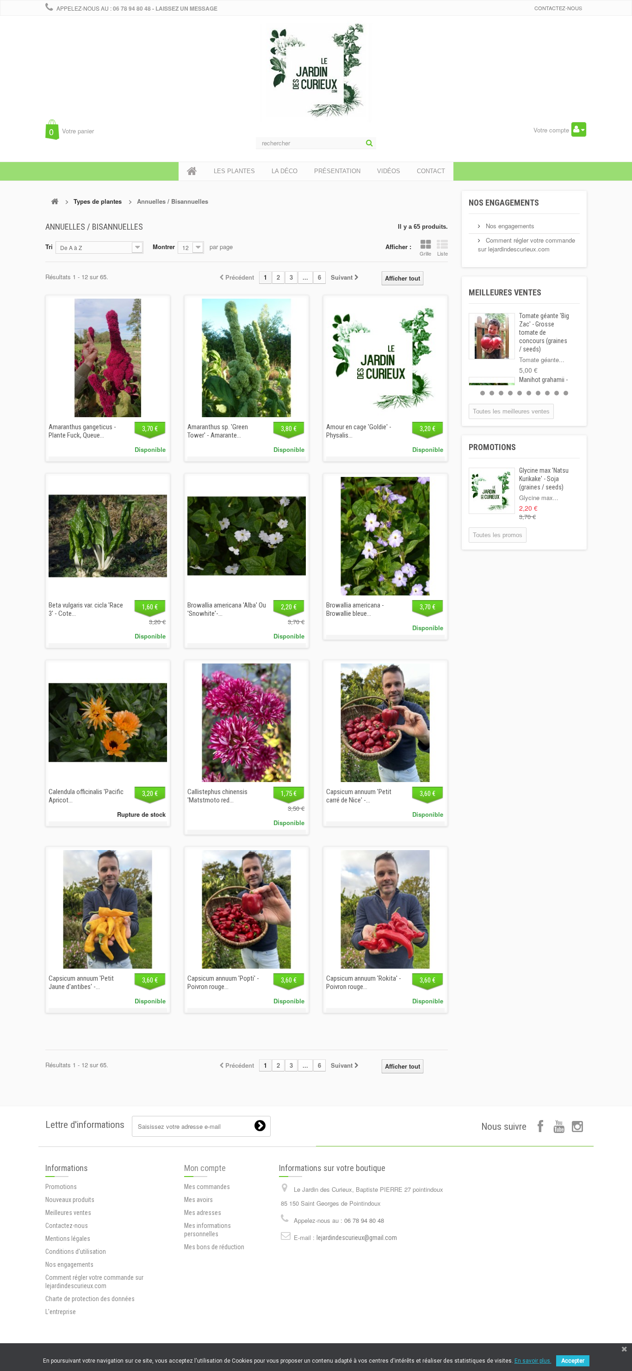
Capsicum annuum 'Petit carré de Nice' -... (358, 796)
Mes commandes (207, 1186)
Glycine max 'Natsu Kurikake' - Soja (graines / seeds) (544, 479)
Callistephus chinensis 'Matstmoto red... (217, 796)
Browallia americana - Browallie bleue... (355, 609)
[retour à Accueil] (54, 201)
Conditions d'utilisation (75, 1251)
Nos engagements (504, 202)
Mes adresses (202, 1212)
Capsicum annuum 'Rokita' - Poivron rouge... (363, 982)
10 (566, 393)
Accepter (572, 1361)
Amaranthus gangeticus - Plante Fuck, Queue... (82, 431)
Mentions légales (67, 1238)
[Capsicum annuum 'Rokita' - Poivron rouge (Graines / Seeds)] (385, 909)
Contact (431, 171)
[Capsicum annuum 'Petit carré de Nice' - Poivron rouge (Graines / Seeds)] (385, 723)
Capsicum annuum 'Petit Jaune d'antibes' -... (81, 982)
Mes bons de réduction (214, 1247)
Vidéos (388, 171)
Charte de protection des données (90, 1298)
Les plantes (234, 171)
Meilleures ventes (505, 292)
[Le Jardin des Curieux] (316, 80)
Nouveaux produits (69, 1199)
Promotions (492, 447)
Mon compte (205, 1168)
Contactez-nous (558, 8)
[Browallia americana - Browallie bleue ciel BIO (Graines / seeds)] (385, 536)
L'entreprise (60, 1311)
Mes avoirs (198, 1199)
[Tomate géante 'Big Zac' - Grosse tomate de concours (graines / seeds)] (492, 336)
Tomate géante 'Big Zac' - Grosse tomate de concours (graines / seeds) (544, 332)
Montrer (164, 246)
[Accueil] (192, 171)
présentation (337, 171)
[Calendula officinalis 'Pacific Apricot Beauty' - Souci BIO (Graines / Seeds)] (108, 723)
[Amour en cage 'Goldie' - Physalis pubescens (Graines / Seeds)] (385, 358)
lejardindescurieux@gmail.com (356, 1237)
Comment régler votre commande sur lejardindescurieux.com (526, 244)
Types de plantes (98, 201)
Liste (442, 253)
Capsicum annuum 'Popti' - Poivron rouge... (223, 982)
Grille (425, 253)
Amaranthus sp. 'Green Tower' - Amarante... (217, 431)
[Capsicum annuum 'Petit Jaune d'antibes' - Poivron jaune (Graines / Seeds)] (108, 909)
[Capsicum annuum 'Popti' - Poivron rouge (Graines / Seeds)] (246, 909)
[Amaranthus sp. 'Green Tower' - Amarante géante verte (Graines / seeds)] (246, 358)
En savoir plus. (532, 1361)
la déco (284, 171)
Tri (49, 246)
